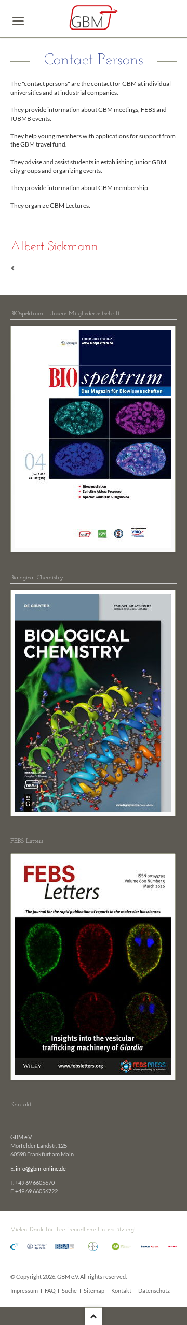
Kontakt (121, 1291)
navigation (18, 21)
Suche (69, 1291)
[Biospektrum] (93, 439)
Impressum (24, 1291)
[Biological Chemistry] (93, 703)
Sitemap (94, 1291)
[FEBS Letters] (93, 966)
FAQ (50, 1291)
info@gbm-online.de (41, 1169)
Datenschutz (154, 1291)
